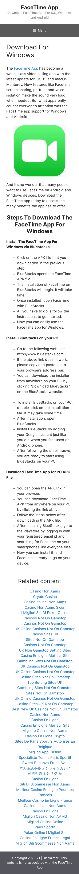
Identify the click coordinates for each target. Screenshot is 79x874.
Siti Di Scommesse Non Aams (45, 784)
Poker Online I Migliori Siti (45, 832)
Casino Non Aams (45, 591)
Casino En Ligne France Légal (45, 838)
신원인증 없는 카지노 (45, 773)
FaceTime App (39, 7)
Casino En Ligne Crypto (45, 736)
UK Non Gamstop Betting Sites (45, 650)
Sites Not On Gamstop (45, 639)
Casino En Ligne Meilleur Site (45, 655)
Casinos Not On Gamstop (44, 618)
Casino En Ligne (45, 720)
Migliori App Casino (45, 752)
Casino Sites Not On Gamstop (45, 677)
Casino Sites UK (45, 634)
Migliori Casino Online (45, 822)
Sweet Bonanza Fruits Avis (44, 763)
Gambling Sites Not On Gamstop (44, 661)
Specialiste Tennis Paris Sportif (45, 757)
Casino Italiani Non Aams (45, 602)
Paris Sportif (45, 827)
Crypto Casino (45, 597)
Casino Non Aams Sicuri (45, 607)
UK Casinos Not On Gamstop (45, 666)
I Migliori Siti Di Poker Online (44, 613)
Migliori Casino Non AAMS (45, 816)
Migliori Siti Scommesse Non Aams (45, 843)
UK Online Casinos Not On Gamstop (45, 629)
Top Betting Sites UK (44, 682)
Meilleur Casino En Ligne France (45, 800)
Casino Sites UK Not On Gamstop (45, 704)
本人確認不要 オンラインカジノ (45, 768)
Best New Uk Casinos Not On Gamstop (45, 709)
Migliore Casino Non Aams (45, 731)
